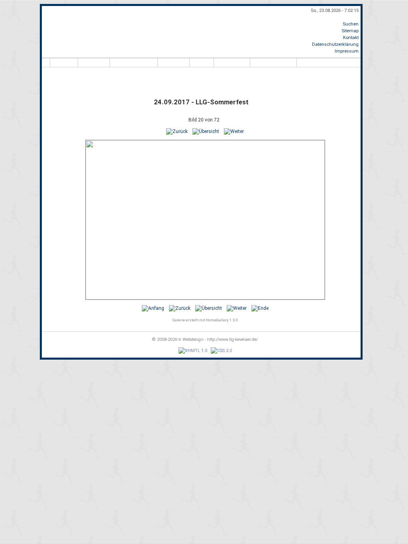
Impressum (347, 51)
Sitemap (350, 30)
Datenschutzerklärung (335, 44)
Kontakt (351, 37)
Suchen (351, 24)
